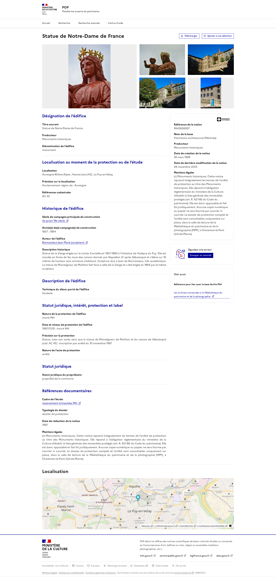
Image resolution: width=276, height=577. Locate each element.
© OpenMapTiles (185, 525)
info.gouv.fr (146, 555)
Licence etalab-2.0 (182, 572)
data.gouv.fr (223, 555)
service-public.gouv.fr (171, 555)
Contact (80, 565)
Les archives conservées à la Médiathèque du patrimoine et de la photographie (198, 294)
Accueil (46, 23)
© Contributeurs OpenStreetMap (211, 525)
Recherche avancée (89, 23)
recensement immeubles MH (59, 403)
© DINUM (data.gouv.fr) (164, 525)
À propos (95, 565)
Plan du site (181, 565)
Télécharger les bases (117, 565)
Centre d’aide (162, 565)
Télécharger (190, 36)
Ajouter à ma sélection (219, 36)
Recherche (64, 23)
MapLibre (146, 525)
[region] (138, 503)
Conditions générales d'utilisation (100, 572)
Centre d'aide (115, 23)
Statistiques (139, 565)
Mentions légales (49, 572)
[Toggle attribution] (230, 526)
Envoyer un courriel (200, 255)
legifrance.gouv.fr (199, 555)
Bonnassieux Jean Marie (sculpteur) (63, 242)
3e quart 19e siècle (53, 221)
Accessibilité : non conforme (55, 565)
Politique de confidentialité (71, 572)
